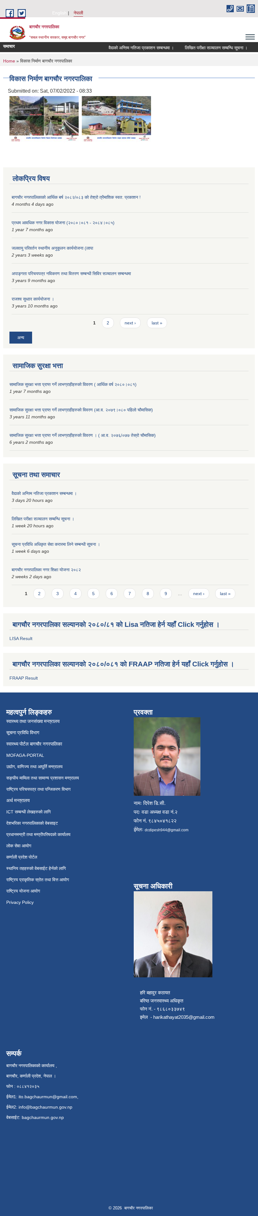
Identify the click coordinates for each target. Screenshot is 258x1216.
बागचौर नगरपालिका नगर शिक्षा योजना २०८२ (46, 569)
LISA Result (20, 638)
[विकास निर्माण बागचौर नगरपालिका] (44, 119)
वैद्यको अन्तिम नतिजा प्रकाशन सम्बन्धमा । (133, 47)
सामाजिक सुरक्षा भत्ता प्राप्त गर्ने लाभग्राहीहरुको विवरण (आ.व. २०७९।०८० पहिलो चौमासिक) (81, 409)
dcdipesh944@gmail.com (166, 830)
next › (130, 322)
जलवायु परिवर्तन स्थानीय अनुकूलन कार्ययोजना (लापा (52, 248)
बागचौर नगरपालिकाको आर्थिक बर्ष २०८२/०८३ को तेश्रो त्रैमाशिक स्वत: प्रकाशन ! (76, 197)
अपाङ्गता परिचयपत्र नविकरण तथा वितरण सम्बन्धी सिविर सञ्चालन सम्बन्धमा (71, 273)
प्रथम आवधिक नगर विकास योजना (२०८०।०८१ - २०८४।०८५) (63, 222)
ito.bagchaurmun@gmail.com (48, 1096)
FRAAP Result (23, 678)
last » (157, 322)
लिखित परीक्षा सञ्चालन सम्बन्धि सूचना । (208, 47)
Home (9, 60)
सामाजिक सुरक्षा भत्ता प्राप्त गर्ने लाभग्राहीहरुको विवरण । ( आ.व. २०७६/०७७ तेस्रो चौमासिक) (82, 435)
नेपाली (78, 12)
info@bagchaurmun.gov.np (45, 1107)
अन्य (20, 337)
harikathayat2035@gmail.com (184, 1017)
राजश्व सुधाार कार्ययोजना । (33, 298)
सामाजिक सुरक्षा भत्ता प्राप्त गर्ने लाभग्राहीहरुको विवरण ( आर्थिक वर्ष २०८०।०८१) (73, 384)
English (59, 12)
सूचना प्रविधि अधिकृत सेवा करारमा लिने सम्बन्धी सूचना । (56, 544)
